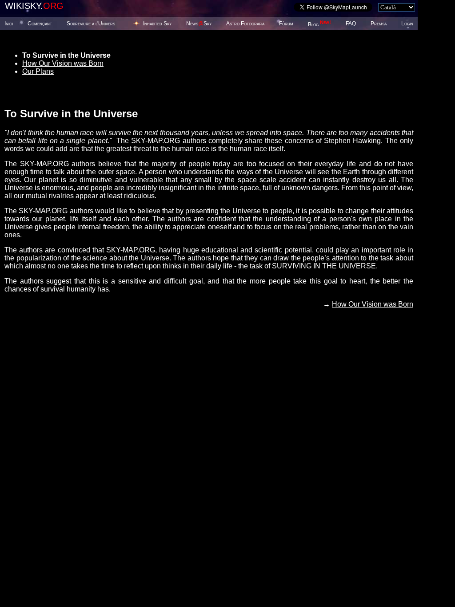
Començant (40, 23)
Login (407, 23)
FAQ (351, 23)
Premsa (379, 23)
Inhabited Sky (157, 23)
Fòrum (286, 23)
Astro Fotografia (245, 23)
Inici (8, 23)
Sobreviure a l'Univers (91, 23)
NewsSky (199, 23)
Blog (319, 24)
